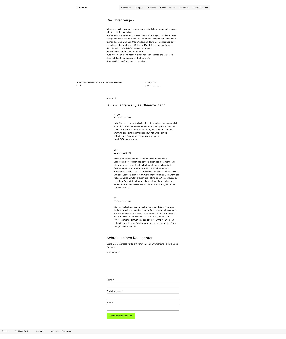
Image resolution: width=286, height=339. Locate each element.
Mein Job (149, 86)
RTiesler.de (81, 7)
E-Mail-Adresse (115, 291)
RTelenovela (117, 82)
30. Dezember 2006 (122, 117)
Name (110, 280)
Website (110, 302)
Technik (157, 86)
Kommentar (113, 252)
